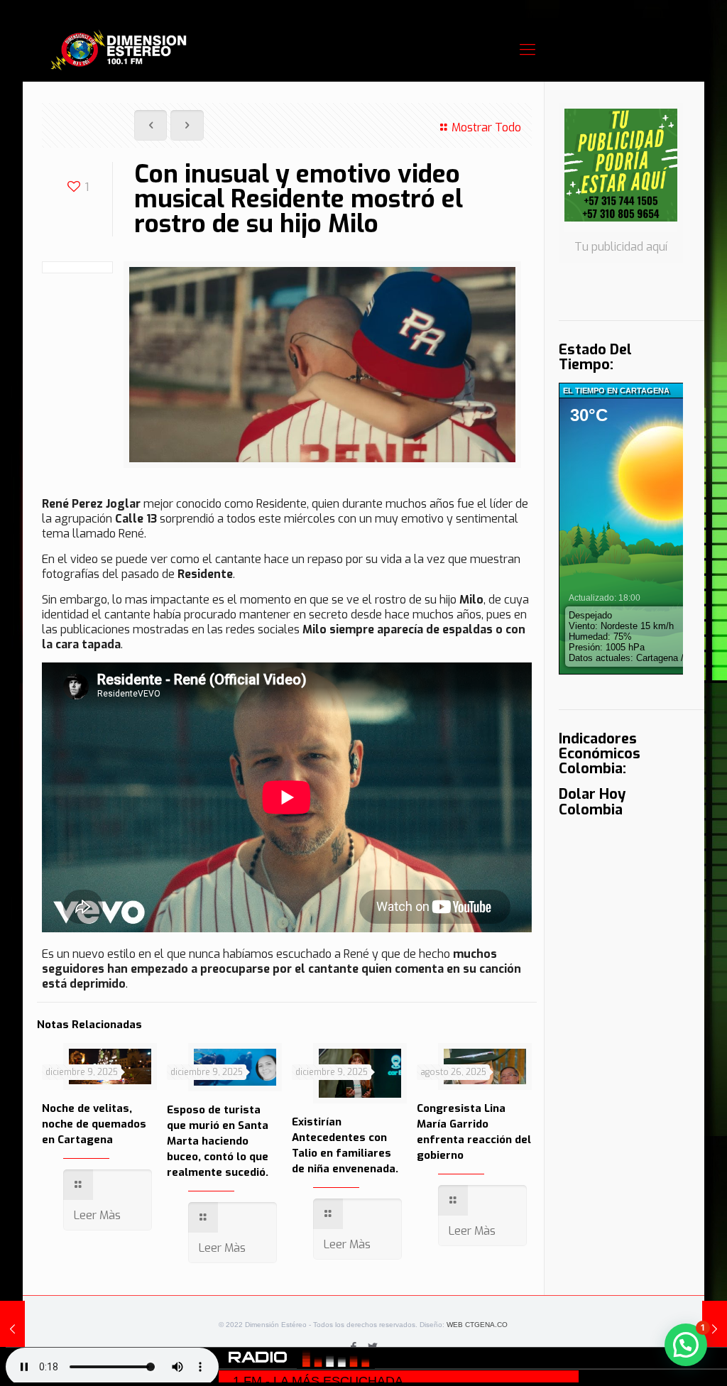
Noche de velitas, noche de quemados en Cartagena (94, 1124)
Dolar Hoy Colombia (592, 802)
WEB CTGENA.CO (477, 1324)
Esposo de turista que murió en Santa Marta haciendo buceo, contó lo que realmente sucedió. (217, 1141)
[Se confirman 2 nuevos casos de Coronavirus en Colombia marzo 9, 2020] (714, 1329)
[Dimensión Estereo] (119, 50)
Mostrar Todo (486, 127)
